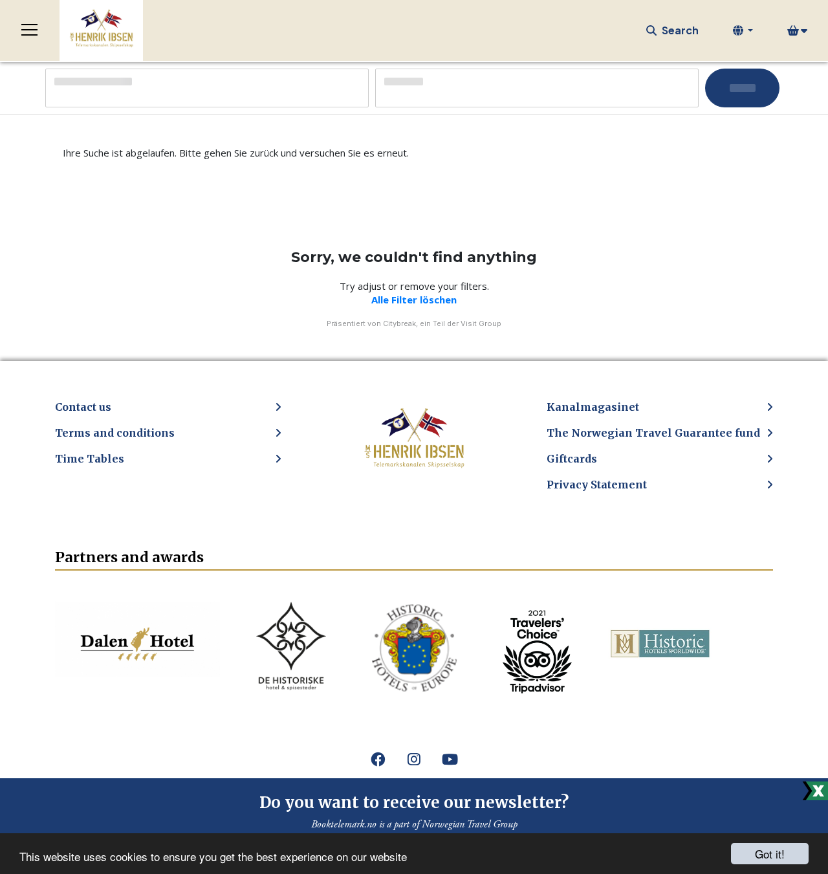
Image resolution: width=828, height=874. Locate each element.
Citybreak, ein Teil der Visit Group (442, 323)
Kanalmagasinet (593, 406)
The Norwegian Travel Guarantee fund (653, 432)
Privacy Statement (597, 484)
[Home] (101, 30)
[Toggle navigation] (29, 30)
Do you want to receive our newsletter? (414, 802)
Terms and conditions (115, 432)
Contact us (83, 406)
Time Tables (89, 458)
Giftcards (572, 458)
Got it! (770, 854)
